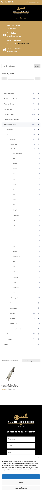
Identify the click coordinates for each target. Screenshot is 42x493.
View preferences (21, 488)
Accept (21, 477)
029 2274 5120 (23, 44)
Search (37, 66)
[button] (39, 458)
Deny (21, 482)
